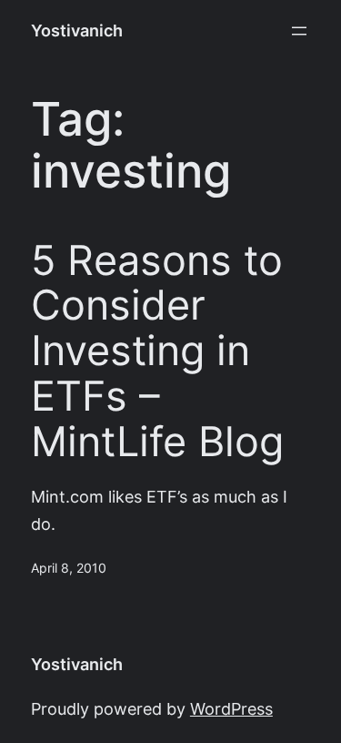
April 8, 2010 (68, 568)
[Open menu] (299, 31)
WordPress (231, 708)
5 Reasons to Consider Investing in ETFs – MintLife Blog (157, 351)
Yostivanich (77, 30)
